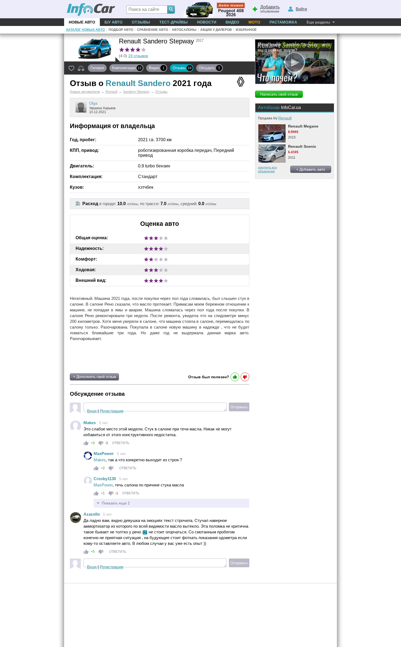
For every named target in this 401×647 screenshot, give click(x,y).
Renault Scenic (302, 146)
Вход (92, 411)
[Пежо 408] (212, 9)
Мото (254, 22)
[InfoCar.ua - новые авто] (91, 10)
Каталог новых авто (85, 30)
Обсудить (209, 68)
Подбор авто (121, 30)
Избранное (246, 30)
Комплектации (127, 68)
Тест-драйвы (173, 22)
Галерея (97, 68)
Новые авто (82, 22)
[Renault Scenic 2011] (271, 153)
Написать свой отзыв (279, 94)
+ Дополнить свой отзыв (94, 376)
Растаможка (283, 22)
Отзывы (141, 22)
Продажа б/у (275, 118)
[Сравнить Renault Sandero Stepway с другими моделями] (81, 68)
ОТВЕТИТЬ (120, 443)
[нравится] (86, 443)
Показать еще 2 (116, 503)
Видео (232, 22)
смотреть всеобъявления (267, 169)
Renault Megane (303, 126)
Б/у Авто (113, 22)
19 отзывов (138, 56)
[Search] (171, 9)
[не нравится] (100, 443)
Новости (206, 22)
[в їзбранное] (71, 68)
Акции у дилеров (216, 30)
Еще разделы (318, 22)
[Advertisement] (134, 357)
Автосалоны (184, 30)
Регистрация (111, 411)
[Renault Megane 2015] (271, 133)
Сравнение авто (152, 30)
